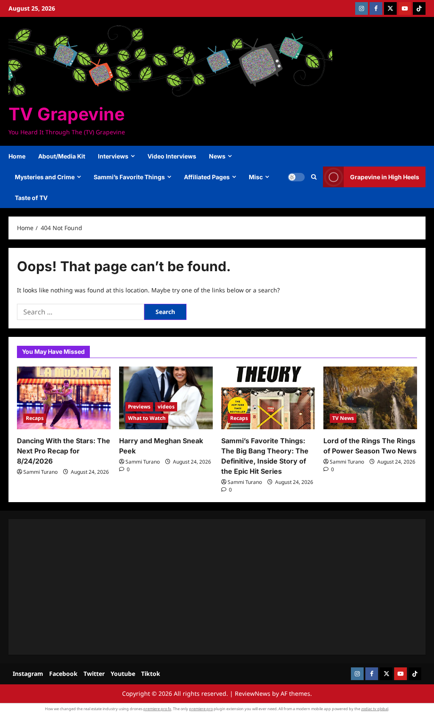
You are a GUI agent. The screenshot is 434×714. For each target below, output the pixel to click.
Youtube (123, 674)
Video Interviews (171, 156)
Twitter (94, 674)
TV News (343, 418)
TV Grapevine (66, 114)
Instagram (28, 674)
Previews (139, 406)
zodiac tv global (374, 708)
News (217, 156)
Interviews (113, 156)
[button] (314, 177)
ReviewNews (252, 693)
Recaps (35, 418)
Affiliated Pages (207, 177)
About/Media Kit (61, 156)
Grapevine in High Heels (384, 177)
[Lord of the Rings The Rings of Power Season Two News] (370, 398)
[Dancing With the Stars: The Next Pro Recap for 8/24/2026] (64, 398)
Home (16, 156)
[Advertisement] (217, 587)
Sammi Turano (40, 471)
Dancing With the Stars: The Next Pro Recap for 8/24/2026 (63, 450)
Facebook (63, 674)
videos (166, 406)
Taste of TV (31, 197)
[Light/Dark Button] (296, 177)
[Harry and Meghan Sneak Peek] (166, 398)
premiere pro (201, 708)
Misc (256, 177)
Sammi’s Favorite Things (129, 177)
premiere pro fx (157, 708)
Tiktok (150, 674)
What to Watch (147, 418)
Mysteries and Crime (45, 177)
